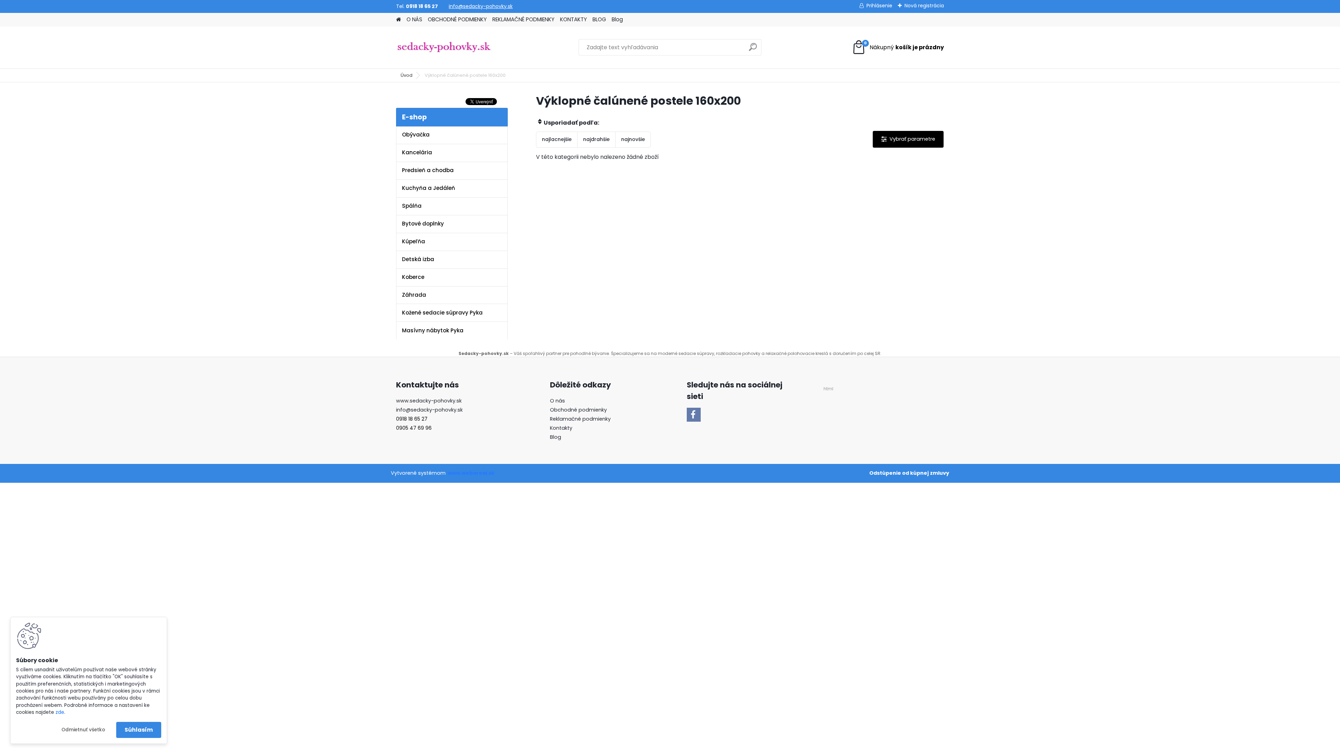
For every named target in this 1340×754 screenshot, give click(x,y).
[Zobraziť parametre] (908, 139)
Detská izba (418, 259)
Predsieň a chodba (428, 170)
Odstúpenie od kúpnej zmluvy (909, 473)
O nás (557, 400)
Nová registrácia (924, 5)
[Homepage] (398, 20)
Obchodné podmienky (578, 409)
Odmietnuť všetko (83, 729)
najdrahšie (596, 139)
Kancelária (417, 152)
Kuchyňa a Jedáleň (428, 188)
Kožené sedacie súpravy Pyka (442, 312)
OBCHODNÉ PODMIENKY (457, 19)
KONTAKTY (573, 19)
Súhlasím (139, 730)
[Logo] (444, 47)
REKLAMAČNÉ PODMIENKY (523, 19)
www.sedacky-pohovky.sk (429, 400)
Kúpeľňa (413, 241)
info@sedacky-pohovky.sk (481, 6)
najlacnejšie (557, 139)
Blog (617, 19)
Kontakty (561, 427)
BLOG (599, 19)
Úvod (406, 75)
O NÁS (414, 19)
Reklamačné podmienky (580, 418)
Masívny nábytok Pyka (432, 330)
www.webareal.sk (471, 473)
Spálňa (412, 205)
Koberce (413, 277)
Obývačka (416, 134)
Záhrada (414, 294)
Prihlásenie (879, 5)
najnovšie (633, 139)
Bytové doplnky (423, 223)
